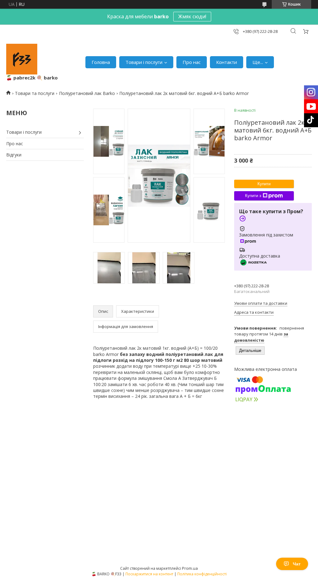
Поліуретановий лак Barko (87, 93)
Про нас (192, 62)
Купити (263, 184)
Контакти (226, 62)
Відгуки (13, 155)
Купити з (253, 195)
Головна (101, 62)
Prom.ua (190, 568)
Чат (297, 563)
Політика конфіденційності (202, 574)
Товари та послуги (34, 93)
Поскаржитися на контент (149, 574)
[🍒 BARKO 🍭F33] (21, 59)
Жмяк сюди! (192, 16)
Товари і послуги (143, 62)
